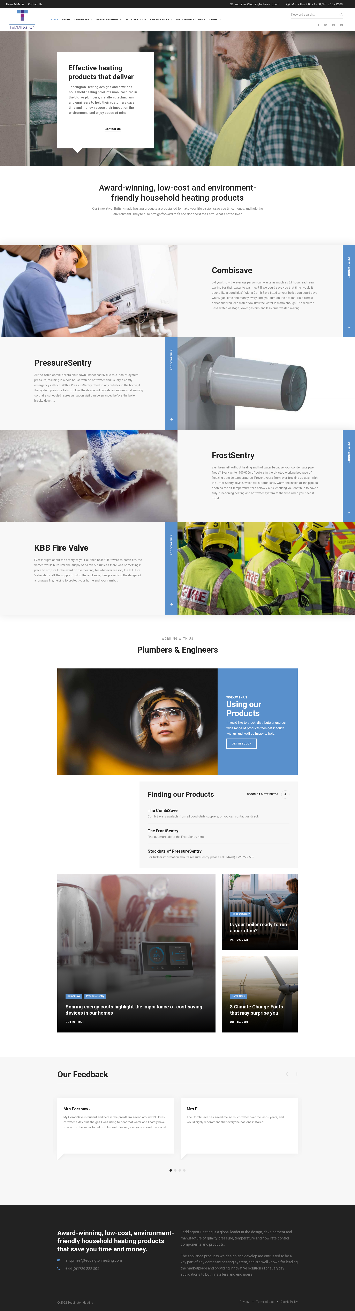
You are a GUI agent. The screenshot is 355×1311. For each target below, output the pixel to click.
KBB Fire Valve (61, 548)
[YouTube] (333, 25)
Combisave (232, 270)
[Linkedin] (341, 25)
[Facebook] (318, 25)
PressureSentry (63, 363)
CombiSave (74, 996)
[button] (287, 1074)
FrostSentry (233, 455)
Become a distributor (262, 794)
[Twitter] (325, 25)
